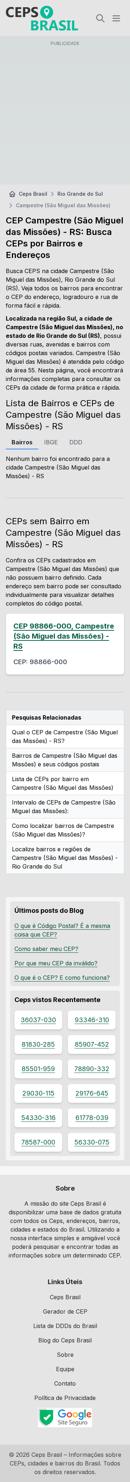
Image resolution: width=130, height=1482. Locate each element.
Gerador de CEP (65, 1311)
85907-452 (92, 1044)
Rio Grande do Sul (80, 194)
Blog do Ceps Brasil (65, 1340)
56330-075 (91, 1142)
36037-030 (38, 1020)
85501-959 (38, 1069)
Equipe (65, 1369)
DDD (75, 442)
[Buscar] (100, 18)
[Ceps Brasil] (42, 18)
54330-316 (38, 1117)
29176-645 (91, 1093)
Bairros (22, 442)
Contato (65, 1383)
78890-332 (91, 1069)
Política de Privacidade (65, 1397)
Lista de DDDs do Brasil (65, 1325)
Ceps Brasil (33, 194)
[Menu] (116, 18)
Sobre (65, 1354)
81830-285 (38, 1044)
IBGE (51, 442)
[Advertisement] (65, 114)
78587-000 (38, 1142)
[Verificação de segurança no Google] (65, 1417)
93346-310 (92, 1020)
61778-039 (91, 1117)
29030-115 (38, 1093)
